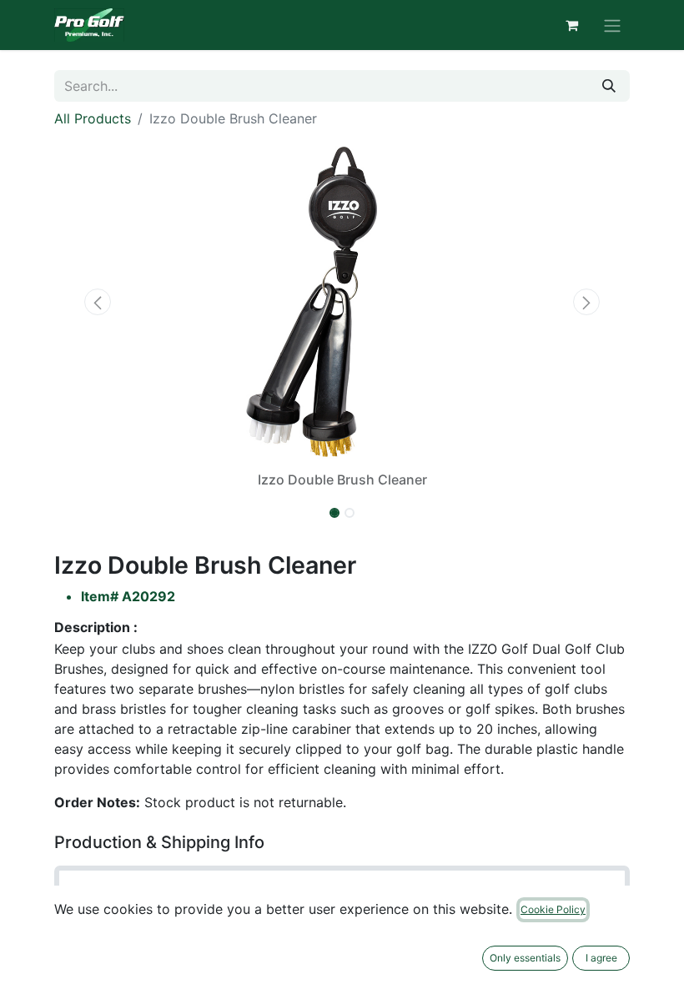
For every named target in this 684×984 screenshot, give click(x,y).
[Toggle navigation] (612, 25)
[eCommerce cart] (571, 25)
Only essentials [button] (525, 957)
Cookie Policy (553, 909)
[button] (97, 302)
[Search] (609, 86)
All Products (92, 118)
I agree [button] (601, 957)
